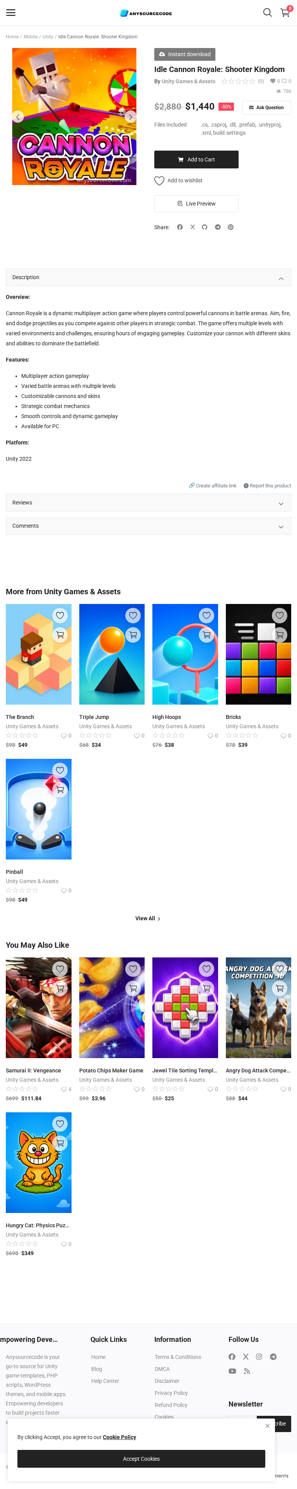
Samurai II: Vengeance (33, 1070)
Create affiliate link (213, 486)
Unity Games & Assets (188, 81)
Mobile (31, 36)
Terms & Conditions (178, 1357)
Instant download (189, 54)
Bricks (233, 717)
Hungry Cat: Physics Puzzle (39, 1225)
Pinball (14, 872)
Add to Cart (201, 159)
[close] (267, 1425)
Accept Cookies (141, 1459)
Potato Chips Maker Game (111, 1070)
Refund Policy (171, 1405)
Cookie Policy (119, 1437)
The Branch (20, 717)
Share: (161, 227)
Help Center (105, 1381)
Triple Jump (94, 717)
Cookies (164, 1417)
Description (25, 277)
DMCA (162, 1369)
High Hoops (166, 717)
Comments (25, 526)
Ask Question (269, 107)
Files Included (170, 125)
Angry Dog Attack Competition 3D (259, 1070)
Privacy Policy (171, 1393)
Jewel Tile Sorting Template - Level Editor (185, 1070)
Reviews (22, 502)
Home (12, 36)
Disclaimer (167, 1381)
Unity (48, 36)
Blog (96, 1369)
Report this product (270, 486)
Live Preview (201, 204)
